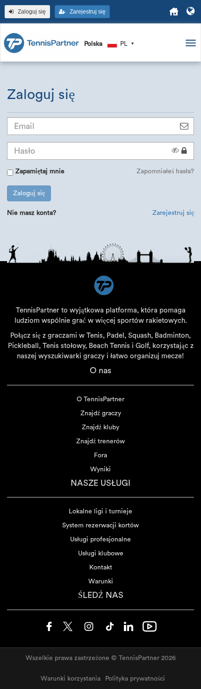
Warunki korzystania (70, 678)
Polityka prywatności (135, 678)
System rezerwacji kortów (100, 525)
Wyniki (100, 469)
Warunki (100, 581)
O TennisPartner (100, 399)
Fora (100, 455)
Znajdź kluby (100, 427)
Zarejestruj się (173, 213)
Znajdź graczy (100, 413)
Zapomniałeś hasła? (165, 171)
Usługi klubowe (100, 553)
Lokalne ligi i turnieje (100, 511)
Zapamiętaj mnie (40, 171)
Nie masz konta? (31, 213)
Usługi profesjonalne (100, 539)
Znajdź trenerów (100, 441)
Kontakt (100, 567)
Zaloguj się (29, 193)
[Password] (184, 151)
